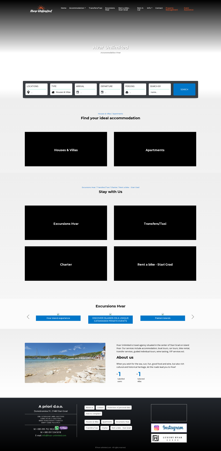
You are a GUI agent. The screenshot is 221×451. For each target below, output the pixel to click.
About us (125, 357)
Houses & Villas (104, 114)
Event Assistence (188, 9)
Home (63, 8)
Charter (114, 187)
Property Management (172, 9)
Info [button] (149, 8)
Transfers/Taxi (95, 8)
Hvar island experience (58, 318)
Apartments (118, 114)
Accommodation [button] (76, 8)
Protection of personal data (118, 407)
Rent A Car (140, 9)
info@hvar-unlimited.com (54, 435)
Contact (159, 8)
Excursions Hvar (110, 9)
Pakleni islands (162, 318)
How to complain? (93, 413)
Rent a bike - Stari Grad (124, 9)
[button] (192, 317)
